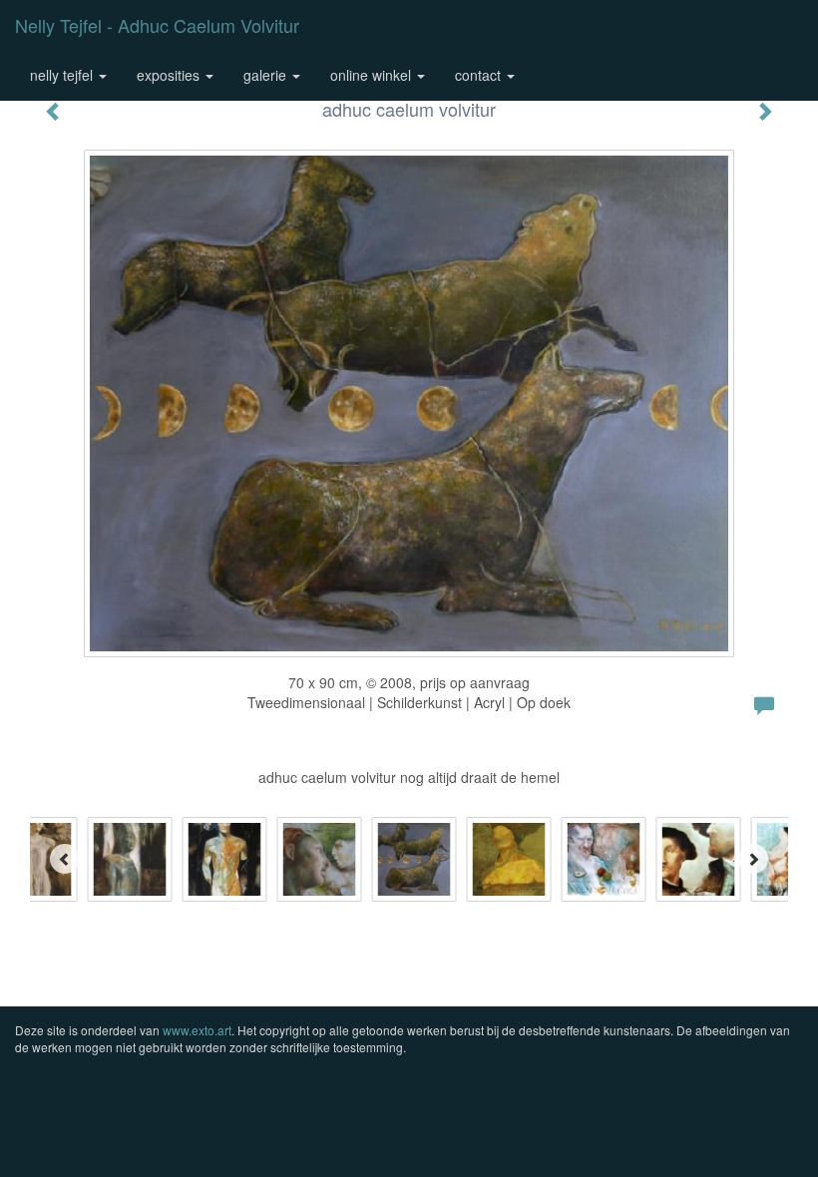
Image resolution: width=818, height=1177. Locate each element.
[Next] (753, 859)
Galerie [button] (266, 75)
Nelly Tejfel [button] (63, 75)
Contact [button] (480, 75)
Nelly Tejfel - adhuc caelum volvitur (157, 25)
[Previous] (65, 859)
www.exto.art (197, 1029)
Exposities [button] (170, 75)
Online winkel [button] (372, 75)
